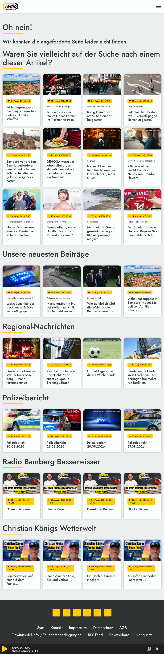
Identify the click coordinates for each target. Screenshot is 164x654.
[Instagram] (77, 612)
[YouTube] (87, 612)
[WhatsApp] (56, 612)
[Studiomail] (97, 612)
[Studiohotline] (107, 612)
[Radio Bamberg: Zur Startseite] (78, 6)
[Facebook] (66, 612)
